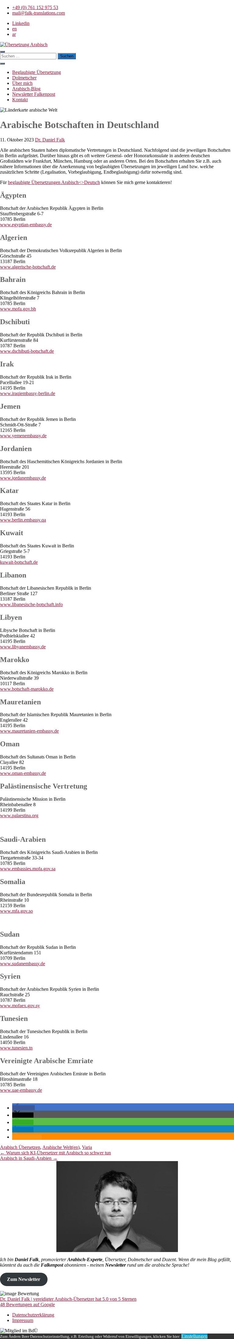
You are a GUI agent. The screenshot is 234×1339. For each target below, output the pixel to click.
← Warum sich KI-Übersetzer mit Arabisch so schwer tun (55, 1152)
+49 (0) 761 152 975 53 (35, 7)
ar (14, 34)
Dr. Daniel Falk (50, 139)
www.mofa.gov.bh (18, 308)
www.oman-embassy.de (23, 773)
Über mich (22, 83)
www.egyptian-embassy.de (26, 224)
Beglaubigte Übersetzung (36, 72)
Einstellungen (194, 1336)
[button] (2, 63)
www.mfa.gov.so (16, 911)
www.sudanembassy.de (22, 963)
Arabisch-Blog (26, 88)
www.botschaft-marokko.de (27, 689)
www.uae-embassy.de (21, 1090)
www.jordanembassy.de (23, 477)
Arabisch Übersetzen (20, 1147)
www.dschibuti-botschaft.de (27, 351)
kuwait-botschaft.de (19, 562)
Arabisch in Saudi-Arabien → (29, 1158)
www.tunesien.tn (16, 1047)
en (14, 28)
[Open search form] (2, 52)
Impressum (22, 1320)
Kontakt (20, 99)
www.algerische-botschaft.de (28, 266)
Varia (87, 1147)
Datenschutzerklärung (33, 1314)
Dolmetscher (24, 77)
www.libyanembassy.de (23, 646)
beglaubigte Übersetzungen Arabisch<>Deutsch (54, 182)
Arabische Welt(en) (61, 1147)
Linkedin (21, 23)
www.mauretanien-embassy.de (29, 731)
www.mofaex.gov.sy (20, 1005)
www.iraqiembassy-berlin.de (27, 393)
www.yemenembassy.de (23, 435)
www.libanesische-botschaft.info (31, 604)
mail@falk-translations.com (38, 13)
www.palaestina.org (19, 815)
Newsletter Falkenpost (33, 94)
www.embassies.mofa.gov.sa (27, 868)
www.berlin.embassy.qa (23, 519)
